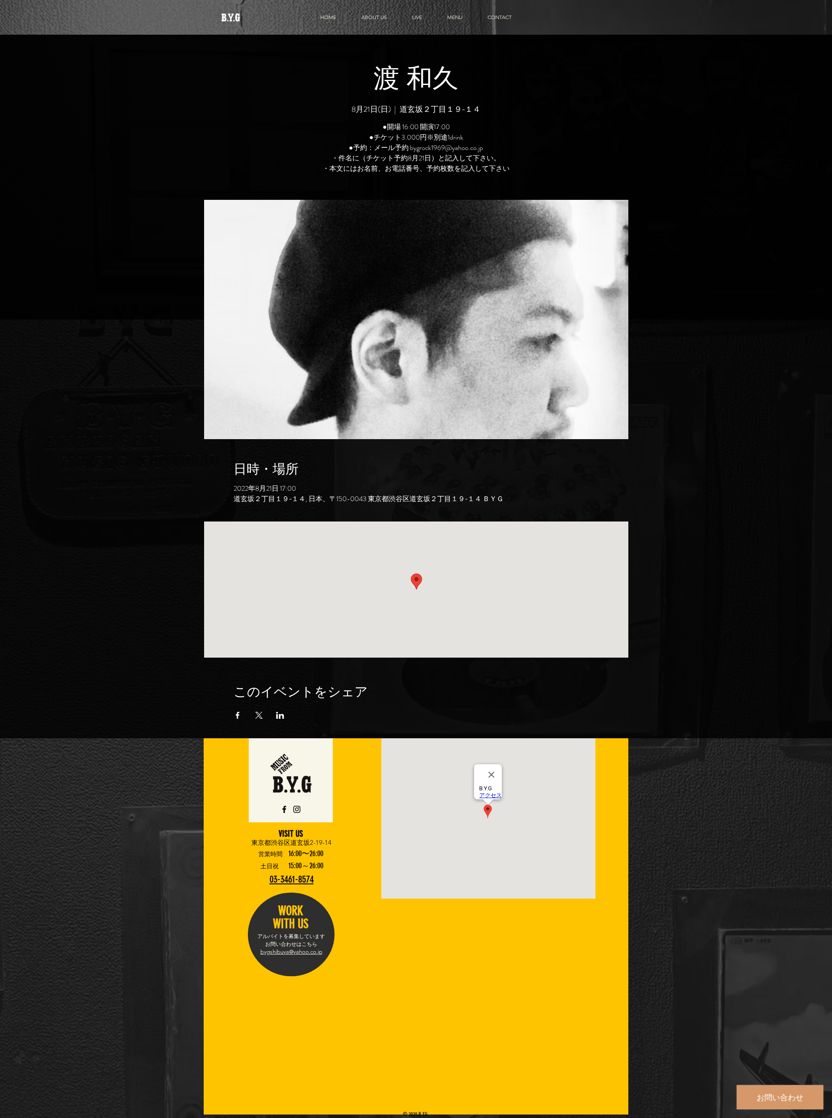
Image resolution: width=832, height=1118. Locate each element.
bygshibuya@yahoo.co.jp (291, 952)
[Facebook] (284, 809)
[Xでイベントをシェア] (259, 715)
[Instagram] (297, 809)
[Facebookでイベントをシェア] (238, 715)
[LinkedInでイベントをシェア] (280, 715)
